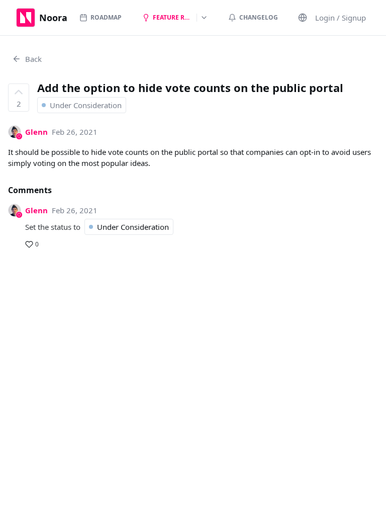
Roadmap (106, 17)
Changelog (258, 17)
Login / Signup (340, 18)
